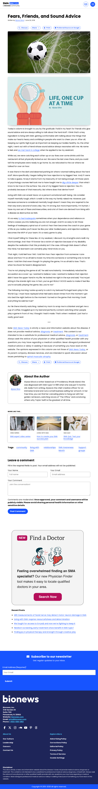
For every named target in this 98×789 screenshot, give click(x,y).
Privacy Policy (56, 750)
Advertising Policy (58, 739)
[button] (85, 4)
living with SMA (34, 449)
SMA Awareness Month (66, 449)
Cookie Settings (57, 758)
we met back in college (29, 150)
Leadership (8, 742)
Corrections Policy (58, 742)
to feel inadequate (27, 218)
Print (47, 28)
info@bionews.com (17, 719)
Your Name (13, 470)
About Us (7, 734)
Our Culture (8, 739)
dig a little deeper (70, 182)
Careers (6, 746)
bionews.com (17, 717)
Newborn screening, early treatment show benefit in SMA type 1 (44, 627)
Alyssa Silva (19, 20)
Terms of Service (58, 754)
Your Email (55, 470)
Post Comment (17, 511)
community (21, 447)
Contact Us (8, 750)
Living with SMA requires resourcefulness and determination (42, 619)
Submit (8, 681)
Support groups (82, 449)
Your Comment (15, 480)
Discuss (24, 28)
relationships (50, 447)
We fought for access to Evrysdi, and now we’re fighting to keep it (44, 623)
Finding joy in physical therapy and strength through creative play (45, 632)
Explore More (56, 734)
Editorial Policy (56, 746)
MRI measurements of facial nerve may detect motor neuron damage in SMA (50, 615)
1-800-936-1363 (17, 722)
